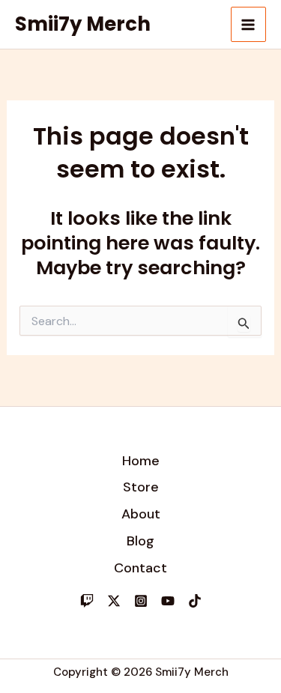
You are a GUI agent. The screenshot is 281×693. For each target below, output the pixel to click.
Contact (140, 568)
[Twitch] (87, 601)
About (140, 514)
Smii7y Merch (83, 23)
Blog (140, 541)
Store (141, 487)
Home (141, 461)
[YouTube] (168, 601)
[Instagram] (141, 601)
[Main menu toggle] (249, 25)
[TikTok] (195, 601)
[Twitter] (114, 601)
